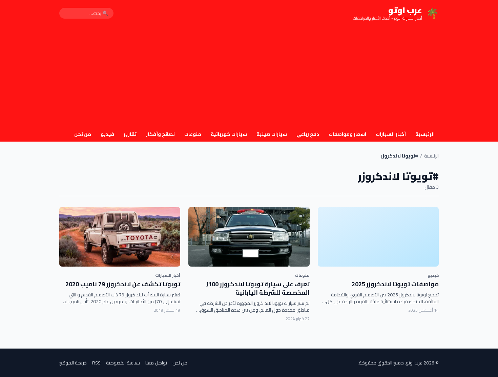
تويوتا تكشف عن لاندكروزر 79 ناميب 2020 (122, 284)
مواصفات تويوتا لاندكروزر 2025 (395, 284)
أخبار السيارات (391, 134)
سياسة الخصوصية (123, 362)
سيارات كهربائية (229, 134)
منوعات (192, 134)
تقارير (130, 134)
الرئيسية (425, 134)
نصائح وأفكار (160, 134)
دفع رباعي (307, 134)
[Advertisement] (249, 77)
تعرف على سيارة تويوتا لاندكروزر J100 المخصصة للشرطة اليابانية (258, 288)
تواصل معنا (156, 362)
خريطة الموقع (73, 362)
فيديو (107, 134)
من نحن (82, 134)
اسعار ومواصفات (347, 134)
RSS (96, 362)
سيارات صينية (271, 134)
